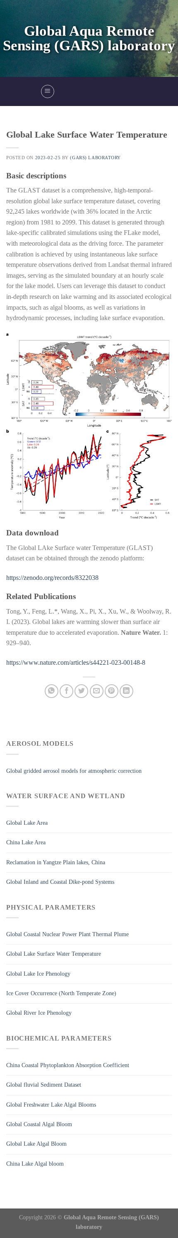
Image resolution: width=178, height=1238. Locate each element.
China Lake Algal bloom (35, 1164)
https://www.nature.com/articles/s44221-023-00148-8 (75, 662)
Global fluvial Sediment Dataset (43, 1085)
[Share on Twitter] (81, 691)
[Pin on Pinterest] (111, 691)
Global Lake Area (27, 823)
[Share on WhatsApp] (51, 691)
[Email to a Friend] (96, 691)
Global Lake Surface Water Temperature (53, 954)
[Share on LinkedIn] (126, 691)
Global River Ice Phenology (39, 1013)
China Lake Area (26, 842)
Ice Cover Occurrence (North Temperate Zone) (61, 993)
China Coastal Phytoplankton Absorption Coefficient (67, 1065)
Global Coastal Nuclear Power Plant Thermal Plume (67, 934)
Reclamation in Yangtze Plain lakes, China (55, 862)
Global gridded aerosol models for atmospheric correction (74, 771)
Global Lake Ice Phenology (38, 974)
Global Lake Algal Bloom (36, 1144)
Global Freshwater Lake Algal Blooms (51, 1105)
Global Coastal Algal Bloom (39, 1124)
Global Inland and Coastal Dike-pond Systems (60, 882)
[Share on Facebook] (66, 691)
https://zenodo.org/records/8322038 (52, 577)
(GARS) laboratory (95, 157)
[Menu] (47, 91)
